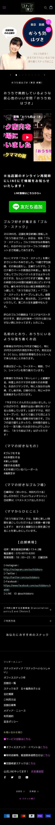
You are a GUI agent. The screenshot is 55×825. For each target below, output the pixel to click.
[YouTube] (27, 777)
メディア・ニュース (15, 710)
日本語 (32, 791)
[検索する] (45, 7)
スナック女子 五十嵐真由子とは (22, 688)
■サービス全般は (13, 739)
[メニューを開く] (4, 7)
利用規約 (8, 716)
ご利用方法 (10, 620)
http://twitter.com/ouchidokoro (21, 577)
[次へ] (44, 75)
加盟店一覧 (10, 683)
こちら (27, 739)
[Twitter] (12, 777)
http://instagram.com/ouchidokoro (23, 569)
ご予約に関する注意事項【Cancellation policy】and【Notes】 (26, 610)
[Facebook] (5, 777)
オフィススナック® (14, 677)
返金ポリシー (11, 721)
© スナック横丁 (27, 798)
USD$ (19, 791)
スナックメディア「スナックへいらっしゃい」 (27, 670)
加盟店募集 (10, 705)
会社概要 (8, 694)
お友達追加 (37, 771)
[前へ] (10, 75)
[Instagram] (19, 777)
